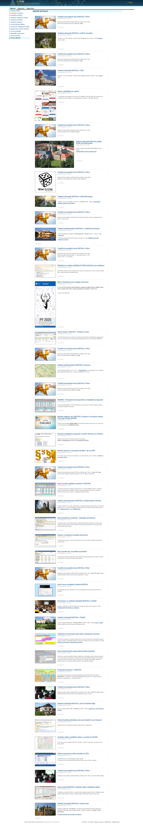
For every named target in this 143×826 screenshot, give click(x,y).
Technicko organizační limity (20, 26)
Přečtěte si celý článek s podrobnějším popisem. (70, 642)
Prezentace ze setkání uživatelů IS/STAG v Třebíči (77, 601)
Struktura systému (17, 20)
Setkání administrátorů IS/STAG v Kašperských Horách (79, 501)
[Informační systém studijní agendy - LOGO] (61, 3)
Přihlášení (108, 822)
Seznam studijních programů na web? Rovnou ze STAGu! (80, 434)
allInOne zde (76, 509)
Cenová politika (16, 31)
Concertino (61, 235)
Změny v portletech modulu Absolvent (72, 535)
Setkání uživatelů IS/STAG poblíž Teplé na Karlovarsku (89, 142)
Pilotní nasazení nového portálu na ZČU (73, 754)
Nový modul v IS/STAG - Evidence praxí (73, 332)
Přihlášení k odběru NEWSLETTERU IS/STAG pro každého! (80, 265)
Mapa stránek (99, 822)
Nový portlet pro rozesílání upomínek (72, 551)
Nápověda (30, 8)
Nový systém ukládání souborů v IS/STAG (74, 483)
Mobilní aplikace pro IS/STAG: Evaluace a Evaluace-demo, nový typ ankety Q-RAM (80, 417)
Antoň (100, 76)
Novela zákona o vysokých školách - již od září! (76, 451)
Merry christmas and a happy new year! (73, 282)
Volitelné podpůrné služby (19, 17)
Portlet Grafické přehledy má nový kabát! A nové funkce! (79, 720)
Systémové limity (16, 15)
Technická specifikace (18, 24)
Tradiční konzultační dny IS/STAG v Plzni (73, 17)
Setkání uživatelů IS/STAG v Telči (71, 70)
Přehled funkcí (15, 11)
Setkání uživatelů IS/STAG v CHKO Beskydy (75, 196)
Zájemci (12, 8)
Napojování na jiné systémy (20, 29)
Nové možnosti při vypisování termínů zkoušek (76, 651)
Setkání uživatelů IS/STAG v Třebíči (71, 617)
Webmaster (116, 822)
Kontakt (90, 822)
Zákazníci (21, 8)
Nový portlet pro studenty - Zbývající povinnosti (76, 518)
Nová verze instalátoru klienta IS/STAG (72, 584)
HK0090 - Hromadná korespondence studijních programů (80, 400)
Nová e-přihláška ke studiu (68, 91)
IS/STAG (84, 822)
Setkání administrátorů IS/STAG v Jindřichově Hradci (79, 228)
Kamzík (100, 38)
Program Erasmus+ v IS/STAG (69, 670)
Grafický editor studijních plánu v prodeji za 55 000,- (77, 737)
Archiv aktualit (15, 38)
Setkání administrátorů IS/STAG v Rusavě (73, 365)
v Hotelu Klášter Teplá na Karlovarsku (86, 151)
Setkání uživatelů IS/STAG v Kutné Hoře (73, 803)
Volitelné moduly (16, 22)
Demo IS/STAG (15, 35)
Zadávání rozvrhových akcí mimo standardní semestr (78, 634)
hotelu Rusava (83, 370)
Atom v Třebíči (99, 622)
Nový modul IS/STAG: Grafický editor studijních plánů (78, 787)
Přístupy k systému (17, 13)
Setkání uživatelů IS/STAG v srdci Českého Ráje (76, 703)
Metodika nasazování (17, 33)
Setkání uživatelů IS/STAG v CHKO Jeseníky (75, 33)
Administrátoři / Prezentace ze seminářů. (68, 608)
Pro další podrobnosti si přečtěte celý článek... (69, 814)
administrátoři (64, 509)
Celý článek (60, 27)
